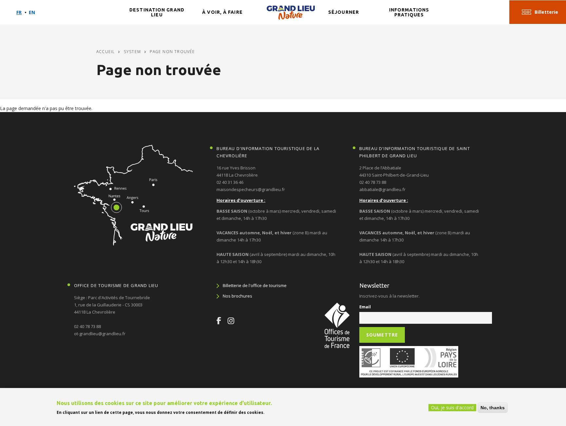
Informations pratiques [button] (409, 12)
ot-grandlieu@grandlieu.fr (99, 334)
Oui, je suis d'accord (452, 407)
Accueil (105, 51)
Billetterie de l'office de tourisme (255, 285)
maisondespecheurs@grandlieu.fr (251, 189)
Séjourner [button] (343, 12)
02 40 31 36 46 (230, 182)
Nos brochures (237, 296)
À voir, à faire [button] (222, 12)
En (32, 12)
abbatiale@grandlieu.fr (382, 189)
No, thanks (493, 407)
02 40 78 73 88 (372, 182)
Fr (19, 12)
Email (365, 307)
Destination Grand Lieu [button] (156, 12)
